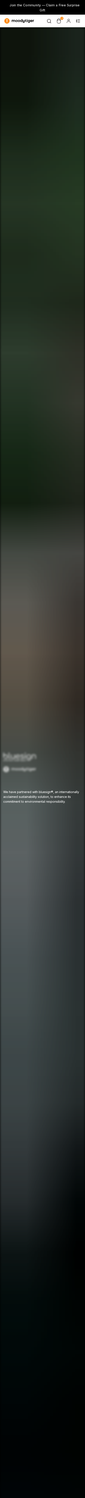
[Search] (49, 21)
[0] (58, 21)
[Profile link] (68, 21)
